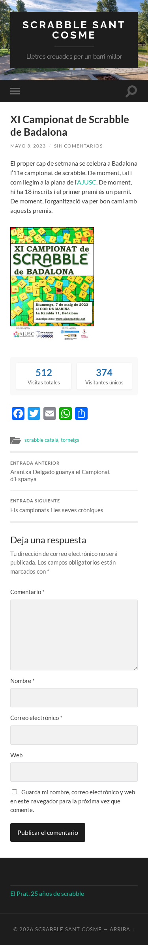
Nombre (22, 680)
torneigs (70, 440)
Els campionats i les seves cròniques (56, 505)
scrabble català (41, 440)
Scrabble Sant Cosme (74, 29)
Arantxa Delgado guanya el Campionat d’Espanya (60, 472)
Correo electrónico (36, 717)
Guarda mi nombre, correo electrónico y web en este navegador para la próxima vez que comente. (72, 800)
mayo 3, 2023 (28, 146)
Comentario (27, 591)
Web (16, 755)
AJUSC (86, 182)
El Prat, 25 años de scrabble (47, 893)
